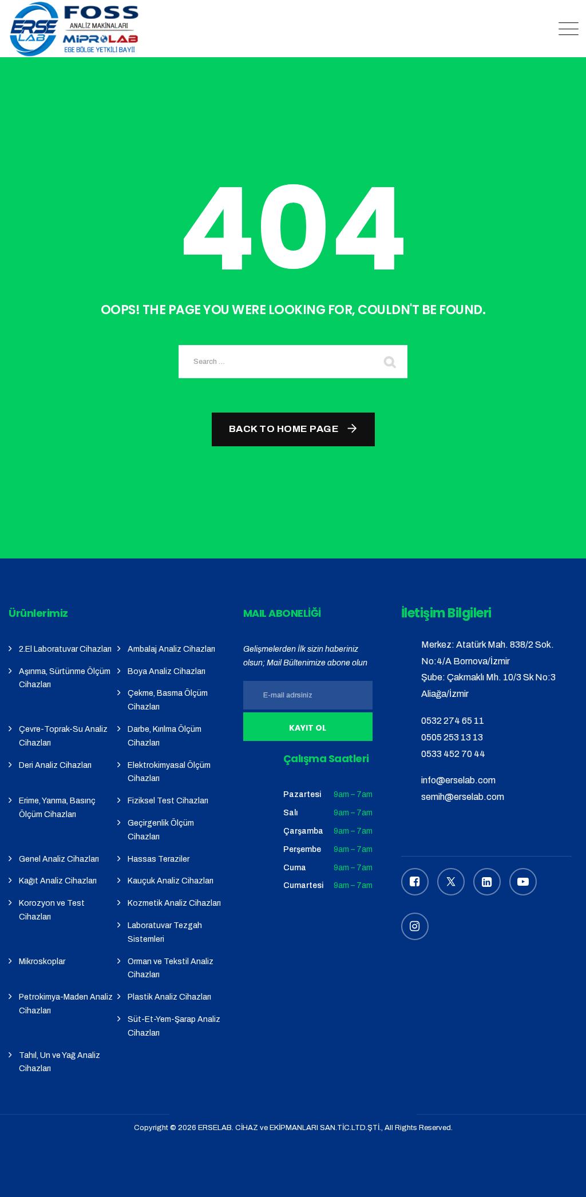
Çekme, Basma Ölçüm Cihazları (168, 700)
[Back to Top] (562, 1178)
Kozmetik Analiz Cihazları (174, 903)
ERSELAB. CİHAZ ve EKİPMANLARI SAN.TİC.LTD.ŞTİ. (289, 1128)
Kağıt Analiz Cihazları (58, 881)
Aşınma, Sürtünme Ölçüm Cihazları (64, 678)
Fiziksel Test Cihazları (168, 800)
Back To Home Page (284, 428)
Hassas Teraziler (158, 859)
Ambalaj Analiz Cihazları (171, 649)
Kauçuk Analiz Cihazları (170, 881)
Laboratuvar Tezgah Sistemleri (165, 932)
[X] (451, 881)
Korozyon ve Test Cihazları (52, 910)
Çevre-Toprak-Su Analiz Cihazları (63, 736)
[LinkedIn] (487, 881)
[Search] (390, 361)
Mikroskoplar (42, 961)
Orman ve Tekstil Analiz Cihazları (170, 968)
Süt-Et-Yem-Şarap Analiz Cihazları (174, 1026)
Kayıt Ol (307, 728)
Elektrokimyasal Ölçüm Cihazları (169, 772)
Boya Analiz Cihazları (166, 671)
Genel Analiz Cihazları (59, 859)
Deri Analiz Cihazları (55, 765)
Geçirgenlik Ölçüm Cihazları (161, 830)
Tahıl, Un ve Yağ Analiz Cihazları (59, 1062)
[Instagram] (415, 926)
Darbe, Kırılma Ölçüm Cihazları (164, 736)
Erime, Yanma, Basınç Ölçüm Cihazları (57, 807)
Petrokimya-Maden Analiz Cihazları (66, 1004)
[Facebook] (415, 881)
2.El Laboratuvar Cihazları (65, 649)
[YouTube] (523, 881)
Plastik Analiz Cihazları (169, 997)
